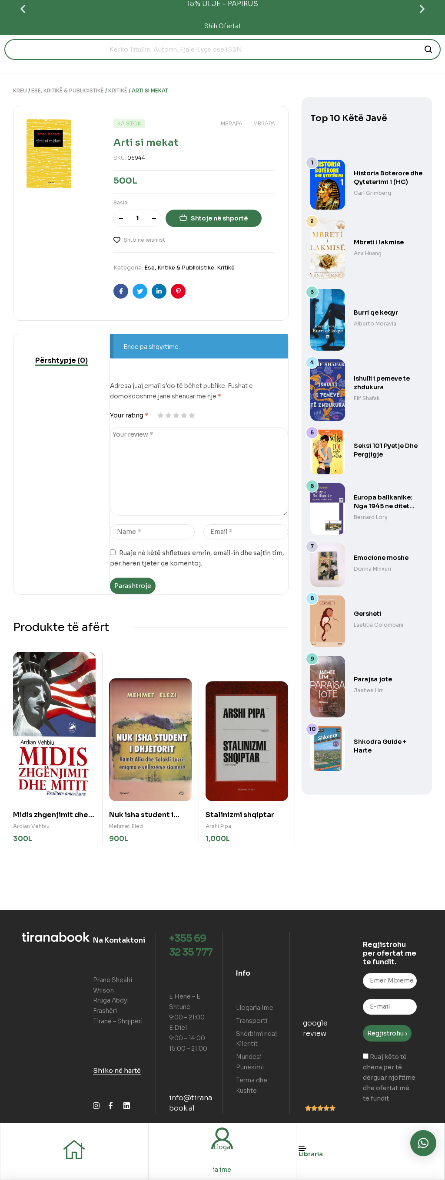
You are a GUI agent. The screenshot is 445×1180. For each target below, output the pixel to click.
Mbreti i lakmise (379, 242)
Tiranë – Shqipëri (118, 1021)
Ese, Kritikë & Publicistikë (67, 90)
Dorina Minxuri (372, 568)
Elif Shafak (367, 398)
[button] (22, 8)
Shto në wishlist (144, 240)
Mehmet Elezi (126, 826)
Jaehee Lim (369, 690)
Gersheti (367, 614)
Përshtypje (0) (61, 360)
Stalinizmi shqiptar (240, 814)
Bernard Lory (371, 517)
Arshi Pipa (218, 826)
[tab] (61, 360)
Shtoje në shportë (219, 218)
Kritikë (117, 90)
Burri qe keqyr (376, 312)
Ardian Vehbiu (31, 826)
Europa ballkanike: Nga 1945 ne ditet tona (383, 506)
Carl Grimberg (372, 193)
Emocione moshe (381, 558)
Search (429, 49)
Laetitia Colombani (378, 624)
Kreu (20, 90)
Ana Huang (368, 253)
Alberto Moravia (375, 323)
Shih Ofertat (222, 26)
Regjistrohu (386, 1033)
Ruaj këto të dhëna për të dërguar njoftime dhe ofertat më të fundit (389, 1077)
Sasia (120, 202)
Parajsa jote (373, 679)
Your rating (129, 415)
